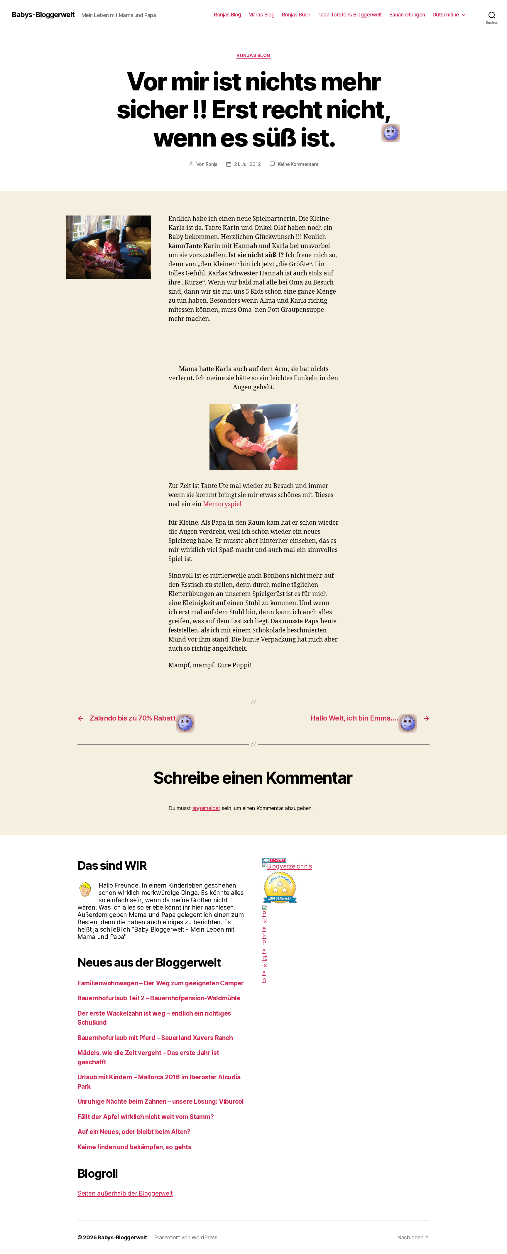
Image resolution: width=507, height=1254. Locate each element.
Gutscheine (445, 14)
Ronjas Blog (227, 14)
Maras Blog (262, 14)
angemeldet (206, 808)
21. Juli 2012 (247, 164)
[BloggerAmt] (346, 866)
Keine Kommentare (298, 164)
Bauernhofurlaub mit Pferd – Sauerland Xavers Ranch (155, 1037)
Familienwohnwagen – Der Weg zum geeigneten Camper (160, 983)
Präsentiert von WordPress (185, 1237)
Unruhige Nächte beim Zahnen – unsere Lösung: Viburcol (160, 1101)
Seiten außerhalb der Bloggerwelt (125, 1193)
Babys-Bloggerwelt (43, 14)
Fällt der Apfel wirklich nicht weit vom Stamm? (145, 1116)
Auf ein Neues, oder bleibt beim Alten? (133, 1131)
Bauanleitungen (407, 14)
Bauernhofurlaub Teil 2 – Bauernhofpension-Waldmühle (158, 998)
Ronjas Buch (296, 14)
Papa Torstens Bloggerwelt (349, 14)
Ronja (212, 164)
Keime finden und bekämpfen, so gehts (134, 1147)
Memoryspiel (222, 504)
